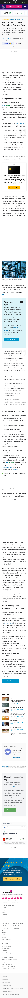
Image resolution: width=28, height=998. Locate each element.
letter (3, 295)
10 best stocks (8, 623)
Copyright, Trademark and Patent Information (12, 988)
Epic (3, 930)
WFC (7, 462)
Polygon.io (19, 902)
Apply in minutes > (14, 188)
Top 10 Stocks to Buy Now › (14, 6)
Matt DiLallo (20, 716)
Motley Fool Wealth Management (9, 962)
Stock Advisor (5, 928)
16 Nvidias (14, 787)
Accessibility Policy (6, 985)
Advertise (4, 919)
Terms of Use (5, 976)
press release (20, 123)
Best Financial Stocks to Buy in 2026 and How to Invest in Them (17, 714)
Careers (4, 910)
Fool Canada (16, 928)
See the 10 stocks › (10, 681)
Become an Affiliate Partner (8, 968)
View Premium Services (12, 879)
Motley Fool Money (6, 939)
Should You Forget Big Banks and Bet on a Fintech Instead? (18, 701)
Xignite (13, 902)
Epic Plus (4, 932)
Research (4, 912)
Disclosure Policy (6, 982)
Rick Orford (20, 698)
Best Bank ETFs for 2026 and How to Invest (18, 734)
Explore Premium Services (16, 19)
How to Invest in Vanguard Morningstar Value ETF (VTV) (17, 706)
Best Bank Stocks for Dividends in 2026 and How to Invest (18, 726)
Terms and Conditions (7, 991)
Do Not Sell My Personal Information (10, 994)
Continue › (10, 810)
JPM (3, 105)
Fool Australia (16, 925)
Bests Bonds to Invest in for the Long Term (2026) (17, 719)
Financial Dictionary (6, 952)
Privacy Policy (5, 979)
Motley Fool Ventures (7, 964)
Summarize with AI (9, 47)
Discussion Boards (6, 948)
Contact (4, 916)
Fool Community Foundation (8, 966)
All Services (4, 925)
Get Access (5, 835)
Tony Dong (19, 703)
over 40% (16, 469)
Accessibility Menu (14, 1)
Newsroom (4, 914)
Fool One (4, 937)
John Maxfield (7, 38)
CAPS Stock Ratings (6, 946)
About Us (4, 907)
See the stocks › (11, 339)
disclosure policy (9, 768)
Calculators (4, 950)
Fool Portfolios (5, 934)
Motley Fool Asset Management (9, 959)
